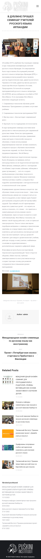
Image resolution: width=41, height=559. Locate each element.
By (33, 300)
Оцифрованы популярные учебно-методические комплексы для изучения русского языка (25, 448)
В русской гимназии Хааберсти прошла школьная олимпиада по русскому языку (27, 419)
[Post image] (8, 380)
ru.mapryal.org (15, 271)
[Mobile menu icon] (37, 6)
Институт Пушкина (10, 41)
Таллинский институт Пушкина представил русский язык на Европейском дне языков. (27, 464)
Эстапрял (7, 43)
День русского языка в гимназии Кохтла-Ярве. (18, 509)
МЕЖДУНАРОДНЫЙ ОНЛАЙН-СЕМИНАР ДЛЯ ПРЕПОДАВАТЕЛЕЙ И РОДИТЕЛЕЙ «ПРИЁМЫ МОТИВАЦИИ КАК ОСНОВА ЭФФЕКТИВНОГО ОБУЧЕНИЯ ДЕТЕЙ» (27, 385)
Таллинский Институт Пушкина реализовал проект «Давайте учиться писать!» (27, 433)
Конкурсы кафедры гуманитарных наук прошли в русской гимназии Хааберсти (26, 405)
